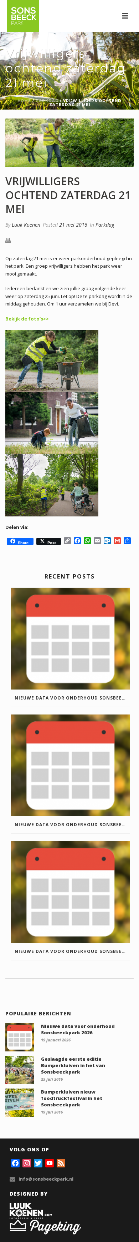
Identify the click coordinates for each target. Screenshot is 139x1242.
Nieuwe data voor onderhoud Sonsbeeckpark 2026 (72, 698)
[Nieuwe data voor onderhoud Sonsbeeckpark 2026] (70, 639)
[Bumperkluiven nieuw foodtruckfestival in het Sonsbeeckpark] (19, 1103)
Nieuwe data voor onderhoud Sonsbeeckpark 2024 (72, 825)
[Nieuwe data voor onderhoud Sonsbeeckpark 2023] (70, 892)
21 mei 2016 (73, 224)
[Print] (11, 240)
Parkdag (47, 101)
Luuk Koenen (26, 224)
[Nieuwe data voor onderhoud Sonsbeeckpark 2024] (70, 765)
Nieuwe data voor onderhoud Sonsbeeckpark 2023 (72, 951)
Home (24, 101)
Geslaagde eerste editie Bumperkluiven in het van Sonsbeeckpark (73, 1065)
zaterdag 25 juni (41, 296)
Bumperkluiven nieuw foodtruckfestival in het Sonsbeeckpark (71, 1098)
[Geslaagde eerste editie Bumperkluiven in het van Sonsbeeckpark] (19, 1070)
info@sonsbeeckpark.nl (46, 1179)
